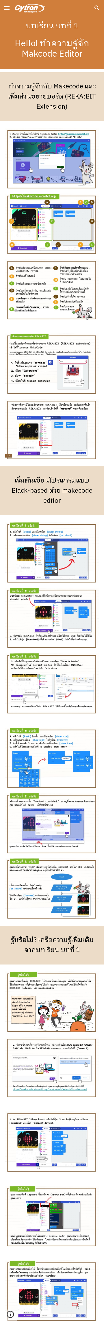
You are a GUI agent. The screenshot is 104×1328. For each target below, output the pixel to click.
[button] (7, 8)
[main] (52, 36)
